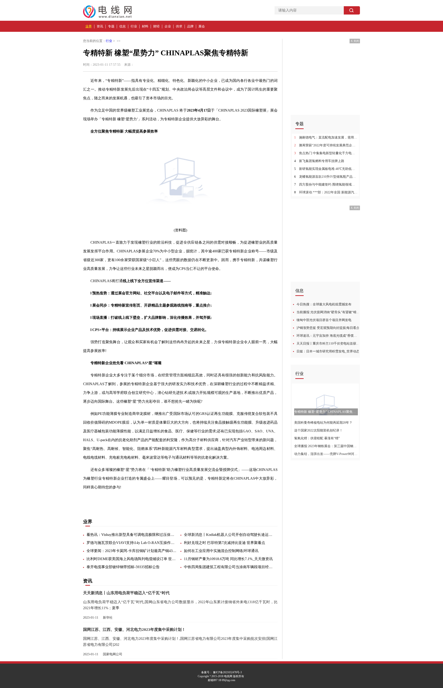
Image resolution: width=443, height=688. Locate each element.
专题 (111, 26)
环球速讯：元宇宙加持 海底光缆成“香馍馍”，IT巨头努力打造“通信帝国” (328, 335)
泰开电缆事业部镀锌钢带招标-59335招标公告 (123, 567)
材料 (145, 26)
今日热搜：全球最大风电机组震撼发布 (323, 304)
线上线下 (113, 499)
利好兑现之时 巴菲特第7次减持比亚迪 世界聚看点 (224, 543)
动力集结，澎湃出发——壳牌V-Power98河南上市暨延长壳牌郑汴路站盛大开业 (326, 454)
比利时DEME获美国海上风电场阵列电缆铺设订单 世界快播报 (132, 559)
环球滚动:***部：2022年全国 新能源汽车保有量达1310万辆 (326, 192)
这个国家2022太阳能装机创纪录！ (318, 430)
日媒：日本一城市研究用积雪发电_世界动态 (327, 351)
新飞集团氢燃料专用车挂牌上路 (319, 161)
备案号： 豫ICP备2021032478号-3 (221, 672)
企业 (168, 26)
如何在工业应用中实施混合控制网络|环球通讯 (221, 551)
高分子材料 (178, 499)
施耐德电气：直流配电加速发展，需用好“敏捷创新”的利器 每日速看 (326, 137)
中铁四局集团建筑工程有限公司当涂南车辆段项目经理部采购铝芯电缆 (229, 567)
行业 (134, 26)
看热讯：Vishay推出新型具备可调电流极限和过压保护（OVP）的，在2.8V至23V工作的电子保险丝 (132, 535)
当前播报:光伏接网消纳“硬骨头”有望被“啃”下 (328, 312)
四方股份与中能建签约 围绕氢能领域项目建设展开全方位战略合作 (326, 184)
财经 (156, 26)
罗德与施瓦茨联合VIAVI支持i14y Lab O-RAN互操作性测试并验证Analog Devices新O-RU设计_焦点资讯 (132, 543)
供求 (179, 26)
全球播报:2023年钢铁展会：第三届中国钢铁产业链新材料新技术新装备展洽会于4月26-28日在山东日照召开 (326, 446)
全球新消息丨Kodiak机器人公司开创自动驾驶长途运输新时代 (229, 535)
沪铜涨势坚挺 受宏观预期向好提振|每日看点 (327, 328)
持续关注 (129, 499)
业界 (88, 26)
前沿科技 (160, 499)
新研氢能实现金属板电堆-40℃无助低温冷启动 (326, 169)
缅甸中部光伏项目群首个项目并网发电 (323, 320)
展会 (201, 26)
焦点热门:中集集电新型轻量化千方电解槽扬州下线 (326, 153)
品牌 (190, 26)
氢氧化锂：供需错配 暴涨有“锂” (317, 438)
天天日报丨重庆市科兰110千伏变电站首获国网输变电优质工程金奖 (328, 343)
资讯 (100, 26)
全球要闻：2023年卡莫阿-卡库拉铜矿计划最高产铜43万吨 (132, 551)
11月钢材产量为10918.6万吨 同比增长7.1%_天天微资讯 (228, 559)
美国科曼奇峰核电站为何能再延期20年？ (323, 422)
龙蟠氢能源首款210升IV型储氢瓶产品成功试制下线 (326, 176)
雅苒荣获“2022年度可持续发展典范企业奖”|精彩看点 (326, 145)
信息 (122, 26)
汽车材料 (145, 499)
